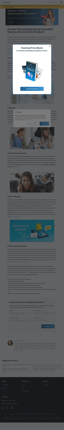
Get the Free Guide (32, 89)
